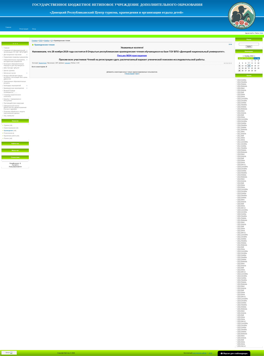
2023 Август (241, 271)
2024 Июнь (241, 292)
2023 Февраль (242, 261)
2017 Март (241, 131)
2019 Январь (241, 174)
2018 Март (241, 154)
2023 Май (240, 267)
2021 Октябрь (242, 236)
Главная (8, 27)
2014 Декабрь (242, 82)
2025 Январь (241, 306)
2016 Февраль (242, 108)
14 (52, 40)
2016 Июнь (241, 117)
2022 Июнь (241, 249)
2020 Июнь (241, 205)
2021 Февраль (242, 220)
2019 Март (241, 179)
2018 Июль (241, 162)
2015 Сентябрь (242, 98)
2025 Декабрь (242, 329)
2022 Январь (241, 243)
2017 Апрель (241, 133)
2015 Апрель (241, 90)
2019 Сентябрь (242, 189)
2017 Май (240, 135)
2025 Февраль (242, 309)
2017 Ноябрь (241, 146)
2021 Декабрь (242, 240)
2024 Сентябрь (242, 298)
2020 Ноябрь (241, 214)
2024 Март (241, 286)
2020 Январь (241, 197)
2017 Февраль (242, 129)
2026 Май (240, 339)
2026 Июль (241, 344)
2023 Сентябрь (242, 273)
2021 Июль (241, 230)
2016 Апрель (241, 113)
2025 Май (240, 315)
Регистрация (23, 29)
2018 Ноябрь (241, 170)
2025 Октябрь (242, 325)
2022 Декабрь (242, 257)
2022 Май (240, 247)
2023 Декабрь (242, 280)
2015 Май (240, 92)
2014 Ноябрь (241, 80)
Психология (8, 133)
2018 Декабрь (242, 172)
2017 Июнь (241, 137)
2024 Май (240, 290)
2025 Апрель (241, 313)
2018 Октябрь (242, 168)
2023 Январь (241, 259)
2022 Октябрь (242, 253)
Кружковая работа (10, 136)
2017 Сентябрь (242, 141)
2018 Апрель (241, 156)
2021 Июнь (241, 228)
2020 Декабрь (242, 216)
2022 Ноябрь (241, 255)
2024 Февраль (242, 284)
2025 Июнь (241, 317)
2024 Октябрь (242, 300)
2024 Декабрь (242, 304)
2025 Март (241, 311)
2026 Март (241, 335)
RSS (261, 33)
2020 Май (240, 203)
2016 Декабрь (242, 125)
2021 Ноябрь (241, 238)
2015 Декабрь (242, 104)
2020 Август (241, 207)
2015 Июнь (241, 94)
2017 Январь (241, 127)
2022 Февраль (242, 245)
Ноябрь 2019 (248, 56)
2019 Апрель (241, 181)
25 (239, 71)
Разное (6, 138)
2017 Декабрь (242, 148)
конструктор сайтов (199, 353)
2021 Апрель (241, 224)
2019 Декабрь (242, 195)
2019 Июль (241, 187)
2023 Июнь (241, 269)
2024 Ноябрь (241, 302)
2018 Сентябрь (242, 166)
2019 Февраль (242, 177)
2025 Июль (241, 319)
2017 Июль (241, 139)
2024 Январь (241, 282)
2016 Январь (241, 106)
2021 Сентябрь (242, 234)
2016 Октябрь (242, 121)
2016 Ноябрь (241, 123)
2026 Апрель (241, 337)
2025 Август (241, 321)
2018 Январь (241, 150)
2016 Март (241, 111)
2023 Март (241, 263)
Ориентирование (10, 128)
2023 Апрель (241, 265)
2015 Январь (241, 84)
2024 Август (241, 296)
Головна (34, 40)
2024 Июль (241, 294)
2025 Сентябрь (242, 323)
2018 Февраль (242, 152)
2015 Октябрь (242, 100)
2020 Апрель (241, 201)
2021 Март (241, 222)
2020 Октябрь (242, 212)
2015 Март (241, 88)
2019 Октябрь (242, 191)
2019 (40, 40)
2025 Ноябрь (241, 327)
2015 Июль (241, 96)
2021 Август (241, 232)
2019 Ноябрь (241, 193)
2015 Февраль (242, 86)
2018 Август (241, 164)
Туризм (6, 125)
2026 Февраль (242, 333)
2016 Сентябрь (242, 119)
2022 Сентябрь (242, 251)
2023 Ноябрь (241, 278)
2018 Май (240, 158)
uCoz (210, 353)
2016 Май (240, 115)
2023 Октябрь (242, 276)
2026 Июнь (241, 342)
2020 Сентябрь (242, 210)
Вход (34, 29)
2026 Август (241, 346)
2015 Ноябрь (241, 102)
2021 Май (240, 226)
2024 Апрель (241, 288)
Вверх (8, 352)
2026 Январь (241, 331)
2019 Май (240, 183)
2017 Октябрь (242, 144)
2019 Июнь (241, 185)
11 (239, 66)
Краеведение (8, 130)
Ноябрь (46, 40)
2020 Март (241, 199)
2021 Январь (241, 218)
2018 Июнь (241, 160)
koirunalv (67, 63)
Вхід (137, 73)
